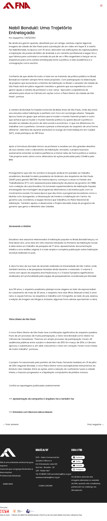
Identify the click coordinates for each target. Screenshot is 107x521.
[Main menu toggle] (101, 5)
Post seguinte (95, 424)
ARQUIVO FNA (76, 515)
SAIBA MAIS (8, 484)
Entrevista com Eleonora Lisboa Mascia (32, 412)
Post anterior (11, 424)
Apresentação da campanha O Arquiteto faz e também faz (43, 398)
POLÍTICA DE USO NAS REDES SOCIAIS (55, 515)
